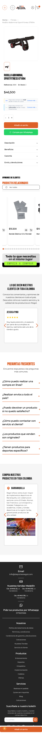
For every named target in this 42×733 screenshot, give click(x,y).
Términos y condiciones (21, 632)
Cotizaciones (21, 640)
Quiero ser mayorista (21, 692)
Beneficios (8, 149)
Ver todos (13, 187)
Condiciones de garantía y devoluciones (21, 636)
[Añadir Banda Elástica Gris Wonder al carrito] (31, 230)
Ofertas (21, 678)
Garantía (8, 156)
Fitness (13, 20)
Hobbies (21, 674)
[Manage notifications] (4, 728)
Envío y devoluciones (13, 162)
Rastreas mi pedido (21, 688)
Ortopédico (21, 666)
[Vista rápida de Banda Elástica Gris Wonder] (26, 230)
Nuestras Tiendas (21, 644)
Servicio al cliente (21, 647)
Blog (21, 696)
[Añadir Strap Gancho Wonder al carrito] (3, 230)
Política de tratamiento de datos (21, 628)
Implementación (21, 670)
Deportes (21, 662)
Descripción (9, 143)
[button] (3, 249)
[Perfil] (32, 7)
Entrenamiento (21, 658)
